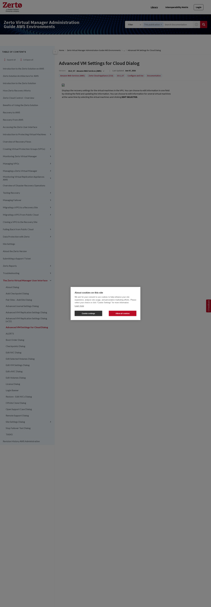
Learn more (79, 306)
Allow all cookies (123, 313)
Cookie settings (88, 313)
